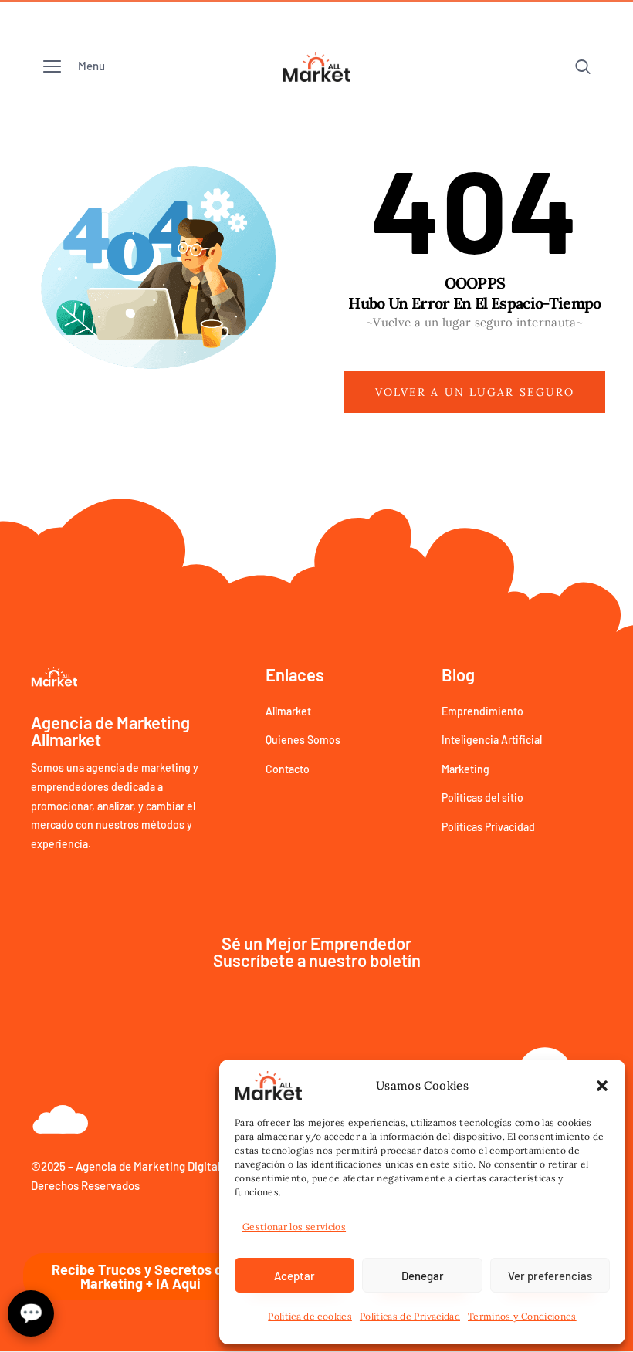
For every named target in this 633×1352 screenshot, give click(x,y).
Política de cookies (310, 1316)
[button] (602, 1085)
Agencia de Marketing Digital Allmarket (174, 1166)
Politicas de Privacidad (410, 1316)
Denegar (422, 1276)
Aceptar (294, 1276)
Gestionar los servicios (294, 1226)
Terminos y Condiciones (522, 1316)
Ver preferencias (550, 1276)
